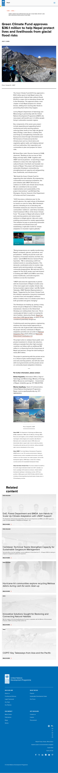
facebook (36, 755)
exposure (52, 755)
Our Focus (32, 699)
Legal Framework (9, 699)
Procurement (33, 720)
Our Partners (8, 705)
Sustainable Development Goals (38, 696)
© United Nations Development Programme (16, 765)
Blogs (6, 720)
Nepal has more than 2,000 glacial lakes (28, 316)
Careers (32, 717)
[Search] (52, 731)
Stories (6, 723)
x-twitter (39, 755)
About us (7, 693)
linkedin (42, 755)
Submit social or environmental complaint (42, 744)
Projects (32, 693)
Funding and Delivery (10, 696)
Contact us (33, 714)
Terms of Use (49, 751)
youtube (49, 755)
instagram (46, 755)
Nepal (8, 2)
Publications (8, 717)
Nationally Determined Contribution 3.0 (28, 335)
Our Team (7, 702)
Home (8, 10)
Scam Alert (50, 747)
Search (52, 3)
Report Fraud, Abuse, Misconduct (44, 741)
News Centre (8, 714)
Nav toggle (54, 3)
